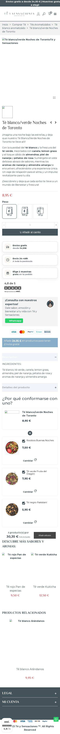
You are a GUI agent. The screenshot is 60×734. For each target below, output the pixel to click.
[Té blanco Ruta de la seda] (51, 122)
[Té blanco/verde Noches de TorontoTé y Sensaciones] (54, 98)
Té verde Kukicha (44, 586)
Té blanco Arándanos (30, 669)
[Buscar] (44, 14)
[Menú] (55, 14)
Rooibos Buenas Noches (40, 440)
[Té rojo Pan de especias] (15, 568)
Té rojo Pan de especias (15, 588)
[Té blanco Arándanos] (55, 122)
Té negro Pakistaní (37, 502)
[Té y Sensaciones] (19, 13)
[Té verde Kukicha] (44, 568)
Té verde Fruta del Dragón (37, 472)
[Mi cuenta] (38, 14)
